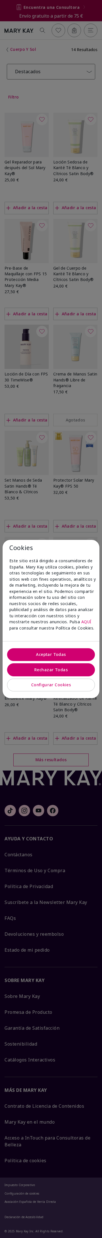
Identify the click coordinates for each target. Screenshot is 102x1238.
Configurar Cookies (51, 684)
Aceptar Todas (51, 654)
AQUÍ (86, 621)
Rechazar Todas (51, 669)
